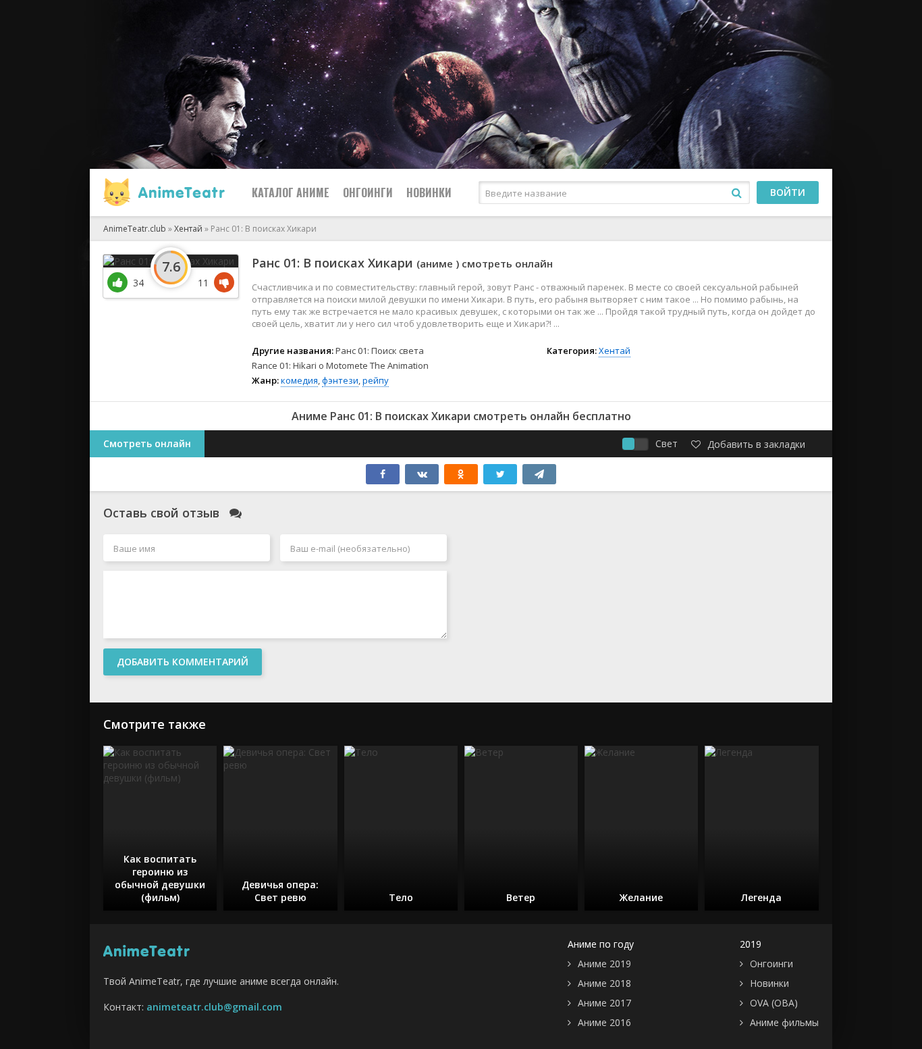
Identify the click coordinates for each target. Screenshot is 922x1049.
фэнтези (340, 380)
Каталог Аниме (290, 192)
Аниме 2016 (604, 1022)
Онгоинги (368, 192)
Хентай (614, 350)
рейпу (375, 380)
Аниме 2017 (604, 1002)
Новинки (429, 192)
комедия (299, 380)
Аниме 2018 (604, 983)
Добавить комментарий (182, 661)
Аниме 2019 (604, 963)
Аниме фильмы (784, 1022)
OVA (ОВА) (774, 1002)
